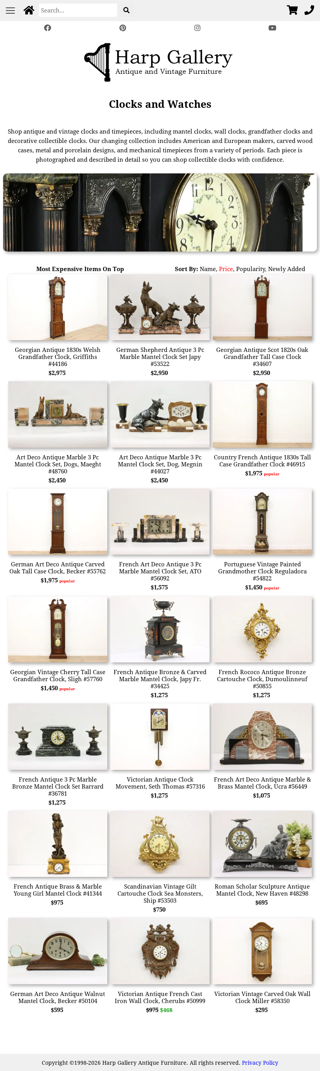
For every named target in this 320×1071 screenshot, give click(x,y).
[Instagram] (197, 28)
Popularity (250, 269)
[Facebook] (47, 28)
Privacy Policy (260, 1062)
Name (208, 269)
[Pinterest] (122, 28)
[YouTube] (272, 28)
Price (226, 269)
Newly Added (286, 269)
